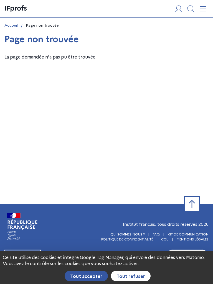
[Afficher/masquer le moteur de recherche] (190, 8)
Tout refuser (130, 276)
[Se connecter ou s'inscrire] (178, 8)
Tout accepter (86, 276)
